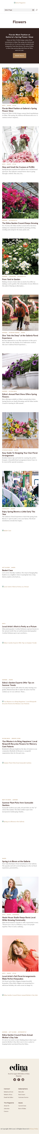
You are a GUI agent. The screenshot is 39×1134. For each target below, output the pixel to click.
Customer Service (23, 1097)
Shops (9, 105)
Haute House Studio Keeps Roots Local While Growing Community (18, 918)
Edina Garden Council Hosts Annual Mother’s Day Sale (17, 1036)
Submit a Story (8, 1094)
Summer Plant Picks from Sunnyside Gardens (17, 804)
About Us (6, 1106)
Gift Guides (6, 567)
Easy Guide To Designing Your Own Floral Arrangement (20, 454)
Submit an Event (8, 1092)
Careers (6, 1111)
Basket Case (7, 570)
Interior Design (14, 332)
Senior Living (16, 738)
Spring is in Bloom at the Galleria (16, 861)
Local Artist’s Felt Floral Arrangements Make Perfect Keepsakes (18, 977)
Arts (3, 105)
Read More (19, 55)
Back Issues (21, 1094)
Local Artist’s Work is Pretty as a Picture (19, 626)
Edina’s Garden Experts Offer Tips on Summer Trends (18, 684)
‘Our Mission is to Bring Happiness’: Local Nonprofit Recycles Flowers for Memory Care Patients (19, 744)
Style (14, 105)
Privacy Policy (34, 1129)
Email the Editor (8, 1097)
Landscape (12, 276)
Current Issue (22, 1106)
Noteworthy (13, 220)
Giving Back (13, 391)
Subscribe (21, 1092)
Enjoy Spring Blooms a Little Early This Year (18, 513)
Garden (4, 220)
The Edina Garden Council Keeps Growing (20, 223)
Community (5, 508)
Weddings (16, 914)
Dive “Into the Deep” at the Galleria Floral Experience (20, 336)
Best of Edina (6, 799)
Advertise (6, 1108)
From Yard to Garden (11, 279)
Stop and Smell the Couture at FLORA (18, 167)
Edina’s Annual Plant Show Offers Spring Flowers (19, 395)
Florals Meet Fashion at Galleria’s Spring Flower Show (19, 36)
